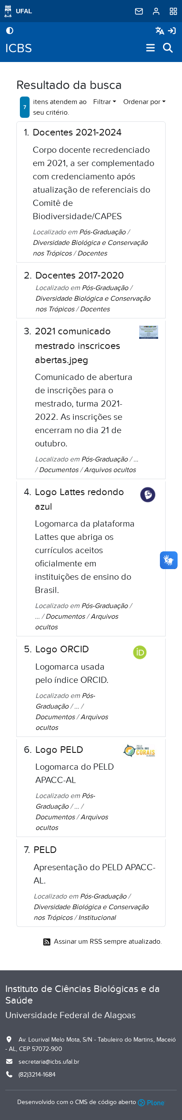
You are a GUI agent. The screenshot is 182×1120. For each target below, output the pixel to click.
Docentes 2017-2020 (79, 275)
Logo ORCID (62, 649)
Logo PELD (59, 750)
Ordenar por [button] (141, 101)
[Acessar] (172, 31)
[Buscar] (168, 48)
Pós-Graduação (102, 232)
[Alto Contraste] (9, 31)
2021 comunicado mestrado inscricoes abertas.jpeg (77, 346)
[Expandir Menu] (150, 48)
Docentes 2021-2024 (77, 132)
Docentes (92, 253)
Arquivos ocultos (110, 469)
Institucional (97, 917)
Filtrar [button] (102, 101)
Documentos (58, 469)
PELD (45, 850)
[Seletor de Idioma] (161, 31)
